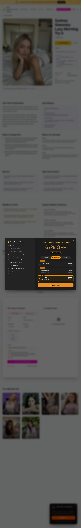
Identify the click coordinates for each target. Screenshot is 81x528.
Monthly (46, 257)
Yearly (55, 257)
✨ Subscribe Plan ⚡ (55, 285)
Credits (65, 257)
